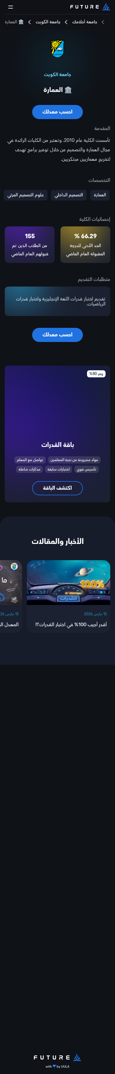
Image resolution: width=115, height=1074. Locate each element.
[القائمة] (11, 7)
